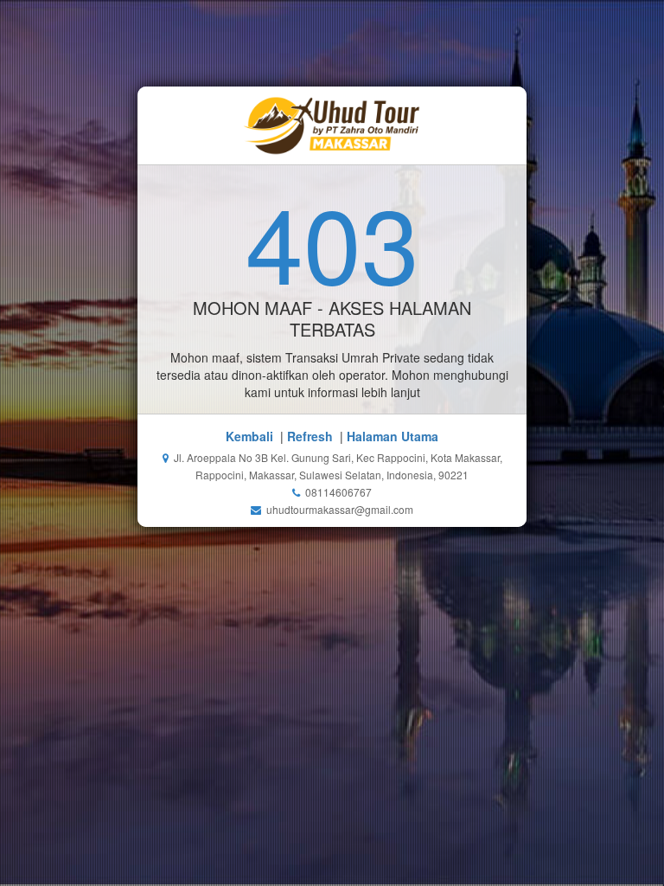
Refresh (310, 436)
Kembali (249, 436)
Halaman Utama (392, 436)
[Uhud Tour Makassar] (332, 125)
